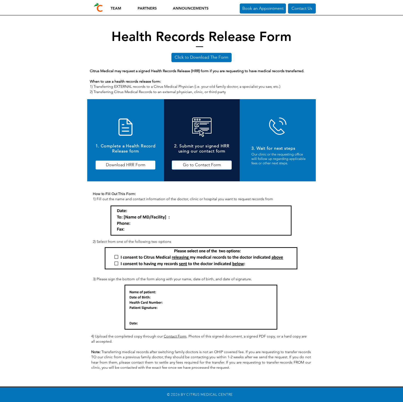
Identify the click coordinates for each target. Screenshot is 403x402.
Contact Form (175, 336)
